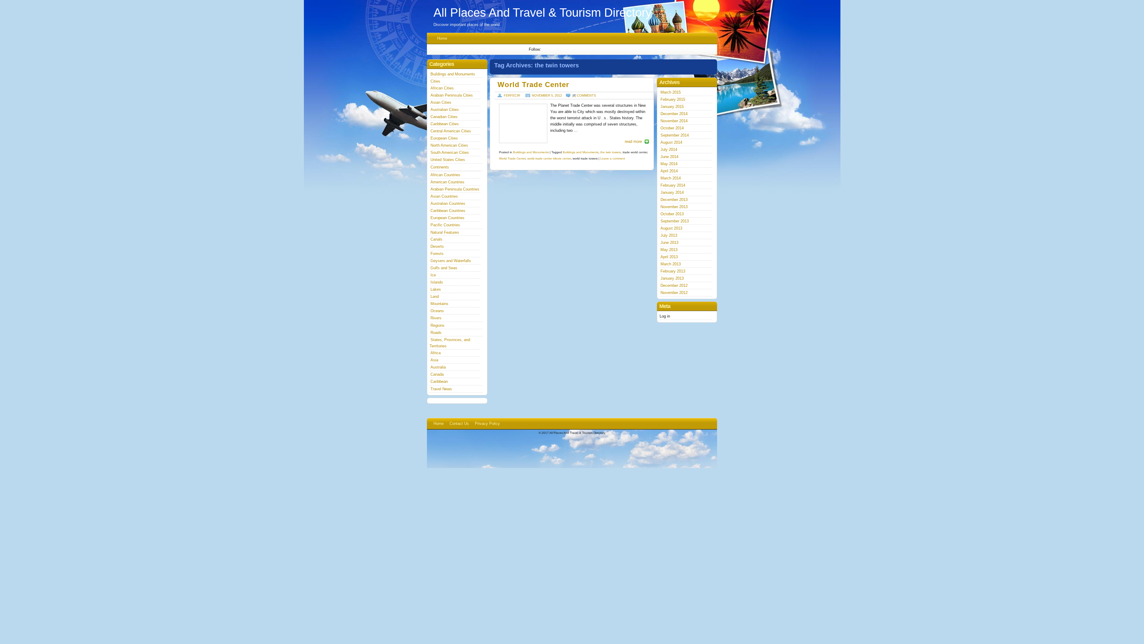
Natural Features (444, 232)
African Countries (445, 175)
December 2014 (674, 114)
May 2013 (668, 249)
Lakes (435, 289)
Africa (435, 353)
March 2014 (670, 178)
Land (434, 296)
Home (442, 38)
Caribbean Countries (447, 210)
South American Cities (449, 152)
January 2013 (672, 278)
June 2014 (669, 156)
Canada (437, 374)
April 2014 (669, 171)
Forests (437, 253)
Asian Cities (440, 102)
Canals (436, 239)
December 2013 (674, 199)
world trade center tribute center (549, 158)
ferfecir (512, 95)
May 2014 (668, 164)
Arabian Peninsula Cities (451, 95)
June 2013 (669, 242)
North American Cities (449, 145)
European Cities (444, 138)
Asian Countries (444, 196)
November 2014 (674, 121)
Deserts (437, 246)
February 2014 (672, 185)
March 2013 (670, 264)
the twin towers (610, 152)
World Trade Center (533, 85)
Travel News (441, 389)
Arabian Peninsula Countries (454, 189)
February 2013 (672, 271)
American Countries (447, 182)
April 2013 (669, 257)
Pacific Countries (445, 225)
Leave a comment (612, 158)
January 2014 (672, 192)
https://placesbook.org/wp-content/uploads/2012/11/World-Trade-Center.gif (523, 123)
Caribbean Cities (444, 124)
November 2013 (674, 207)
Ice (433, 275)
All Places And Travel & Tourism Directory (542, 12)
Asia (434, 360)
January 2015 (672, 106)
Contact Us (459, 423)
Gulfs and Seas (443, 268)
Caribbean (439, 381)
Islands (436, 282)
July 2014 (668, 149)
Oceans (437, 311)
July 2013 (668, 235)
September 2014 (674, 135)
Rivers (436, 318)
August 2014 (671, 142)
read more (633, 141)
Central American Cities (450, 131)
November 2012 (674, 292)
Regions (437, 325)
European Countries (447, 218)
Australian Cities (444, 109)
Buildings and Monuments (531, 152)
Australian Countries (447, 203)
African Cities (442, 88)
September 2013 (674, 221)
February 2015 (672, 99)
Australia (438, 367)
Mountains (439, 303)
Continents (439, 167)
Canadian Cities (444, 116)
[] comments (584, 95)
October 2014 (672, 128)
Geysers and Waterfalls (450, 260)
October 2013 (672, 214)
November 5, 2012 (547, 95)
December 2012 (674, 285)
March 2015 (670, 92)
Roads (436, 332)
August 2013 (671, 228)
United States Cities (447, 159)
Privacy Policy (487, 423)
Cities (435, 81)
